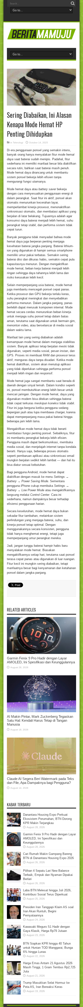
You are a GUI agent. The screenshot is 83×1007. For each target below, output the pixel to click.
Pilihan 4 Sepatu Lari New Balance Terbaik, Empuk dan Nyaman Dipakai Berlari (48, 875)
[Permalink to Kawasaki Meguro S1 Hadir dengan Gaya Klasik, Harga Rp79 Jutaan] (14, 937)
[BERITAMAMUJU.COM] (41, 36)
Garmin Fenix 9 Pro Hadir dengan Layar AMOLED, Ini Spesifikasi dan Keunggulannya (41, 660)
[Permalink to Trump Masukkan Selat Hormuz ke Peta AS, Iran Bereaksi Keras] (14, 993)
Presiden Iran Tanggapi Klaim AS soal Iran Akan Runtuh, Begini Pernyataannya (48, 911)
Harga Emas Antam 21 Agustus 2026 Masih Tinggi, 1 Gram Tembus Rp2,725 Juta (49, 967)
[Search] (72, 3)
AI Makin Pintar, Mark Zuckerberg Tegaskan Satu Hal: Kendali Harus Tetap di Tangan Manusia (40, 720)
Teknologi (18, 142)
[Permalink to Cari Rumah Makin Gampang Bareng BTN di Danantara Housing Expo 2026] (14, 864)
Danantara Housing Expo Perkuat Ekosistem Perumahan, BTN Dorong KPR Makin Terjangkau (47, 819)
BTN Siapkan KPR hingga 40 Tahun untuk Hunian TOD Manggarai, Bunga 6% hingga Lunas (48, 948)
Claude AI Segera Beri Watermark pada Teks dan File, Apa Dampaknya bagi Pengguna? (40, 781)
